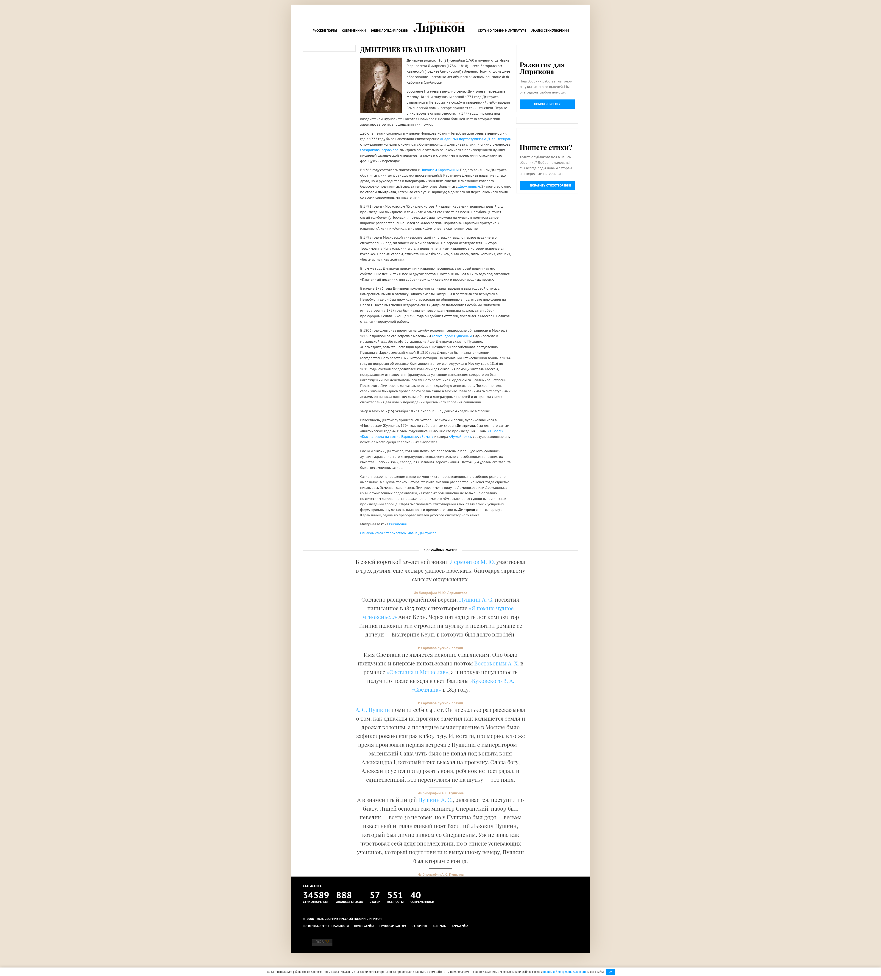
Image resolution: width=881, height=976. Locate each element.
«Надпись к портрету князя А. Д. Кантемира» (475, 138)
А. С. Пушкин (373, 709)
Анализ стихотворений (550, 30)
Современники (354, 30)
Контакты (439, 926)
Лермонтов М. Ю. (472, 561)
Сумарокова (370, 149)
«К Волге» (496, 431)
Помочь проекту (547, 104)
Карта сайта (460, 926)
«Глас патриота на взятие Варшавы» (389, 436)
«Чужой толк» (460, 436)
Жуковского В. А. (492, 680)
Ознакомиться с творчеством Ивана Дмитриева (398, 533)
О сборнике (419, 926)
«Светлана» (426, 689)
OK (611, 972)
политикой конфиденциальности (564, 972)
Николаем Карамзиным (440, 169)
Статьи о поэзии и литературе (502, 30)
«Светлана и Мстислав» (417, 672)
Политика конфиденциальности (326, 926)
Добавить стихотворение (550, 185)
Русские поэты (325, 30)
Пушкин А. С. (476, 599)
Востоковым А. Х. (496, 663)
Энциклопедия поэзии (389, 30)
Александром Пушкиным (452, 336)
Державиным (469, 186)
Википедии (398, 524)
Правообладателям (392, 926)
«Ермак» (426, 436)
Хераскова (389, 149)
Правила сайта (364, 926)
